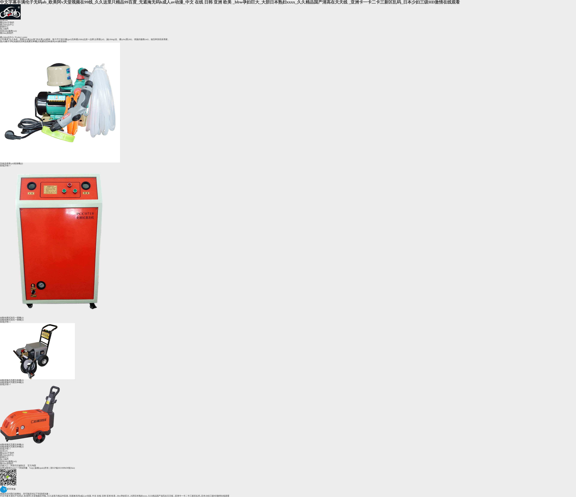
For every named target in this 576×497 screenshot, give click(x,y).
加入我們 (4, 29)
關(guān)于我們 (7, 23)
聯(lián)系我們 (6, 33)
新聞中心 (4, 27)
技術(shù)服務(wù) (8, 31)
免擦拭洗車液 (46, 41)
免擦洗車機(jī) (33, 41)
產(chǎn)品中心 (7, 25)
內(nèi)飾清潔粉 (59, 41)
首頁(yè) (4, 20)
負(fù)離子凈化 (7, 41)
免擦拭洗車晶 (20, 41)
